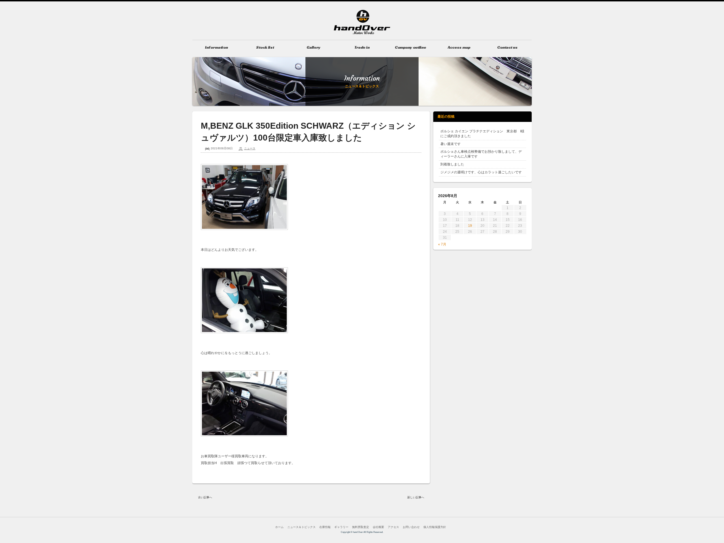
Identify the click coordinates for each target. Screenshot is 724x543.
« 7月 (442, 244)
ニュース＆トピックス (301, 527)
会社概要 (378, 527)
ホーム (279, 527)
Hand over (362, 22)
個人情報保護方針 (434, 527)
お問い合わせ (411, 527)
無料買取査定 (360, 527)
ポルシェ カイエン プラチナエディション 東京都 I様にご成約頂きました (482, 133)
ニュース (249, 148)
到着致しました (452, 164)
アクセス (393, 527)
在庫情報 (325, 527)
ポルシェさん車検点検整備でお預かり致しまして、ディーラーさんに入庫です (481, 154)
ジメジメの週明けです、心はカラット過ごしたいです (481, 172)
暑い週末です (450, 144)
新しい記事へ (415, 497)
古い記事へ (205, 497)
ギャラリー (341, 527)
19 (470, 226)
